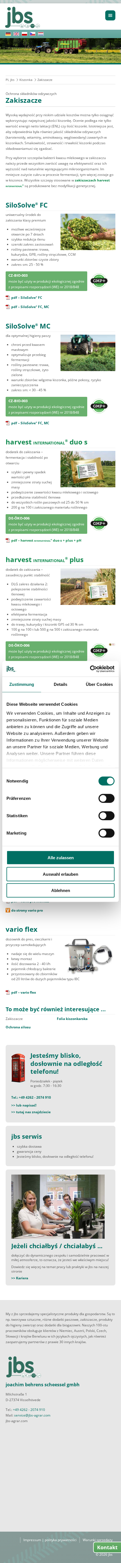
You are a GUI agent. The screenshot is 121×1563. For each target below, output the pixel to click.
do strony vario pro (27, 910)
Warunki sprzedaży (98, 1540)
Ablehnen (60, 890)
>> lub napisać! (23, 1105)
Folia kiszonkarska (72, 1018)
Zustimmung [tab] (21, 684)
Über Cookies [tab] (99, 684)
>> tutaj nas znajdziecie (31, 1112)
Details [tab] (61, 684)
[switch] (106, 798)
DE (8, 34)
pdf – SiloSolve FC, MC (30, 306)
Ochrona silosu (18, 1027)
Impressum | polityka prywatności (50, 1540)
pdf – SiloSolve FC (26, 297)
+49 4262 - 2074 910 (29, 1409)
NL (40, 34)
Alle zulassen (61, 857)
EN (16, 34)
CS (32, 34)
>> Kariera (19, 1278)
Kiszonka (25, 80)
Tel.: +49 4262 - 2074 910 (31, 1097)
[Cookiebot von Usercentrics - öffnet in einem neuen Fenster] (90, 668)
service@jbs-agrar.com (32, 1415)
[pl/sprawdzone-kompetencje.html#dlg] (112, 643)
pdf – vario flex (23, 992)
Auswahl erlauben (60, 874)
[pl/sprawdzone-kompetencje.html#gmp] (99, 279)
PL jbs (10, 80)
